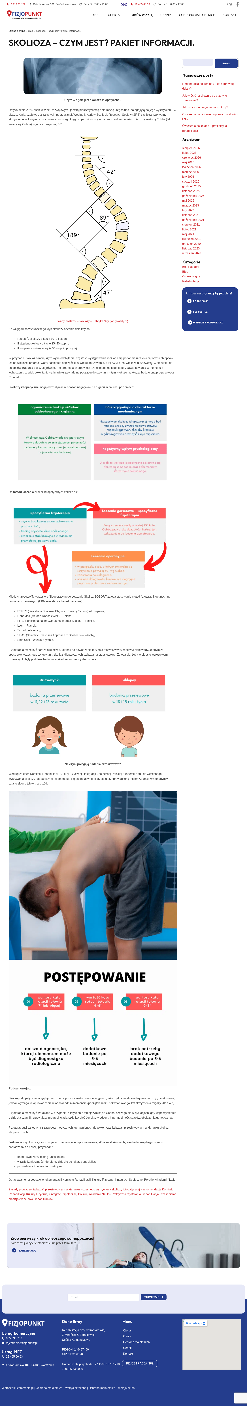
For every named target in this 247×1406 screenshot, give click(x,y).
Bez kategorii (190, 266)
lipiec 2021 (189, 229)
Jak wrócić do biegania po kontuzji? (205, 107)
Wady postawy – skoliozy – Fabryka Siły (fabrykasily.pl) (93, 321)
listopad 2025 (191, 191)
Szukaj (226, 63)
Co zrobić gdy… (192, 276)
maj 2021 (188, 234)
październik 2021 (193, 219)
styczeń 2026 (190, 181)
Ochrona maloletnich (197, 14)
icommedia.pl (25, 1388)
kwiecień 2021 (191, 238)
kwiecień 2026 (191, 167)
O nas (96, 14)
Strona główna (17, 31)
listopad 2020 (191, 248)
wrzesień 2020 (191, 253)
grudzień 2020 (191, 243)
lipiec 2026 (189, 152)
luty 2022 (188, 210)
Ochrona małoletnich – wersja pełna (112, 1388)
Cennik (166, 14)
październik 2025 (193, 195)
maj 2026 (188, 162)
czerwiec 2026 (191, 157)
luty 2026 (188, 176)
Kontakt (230, 14)
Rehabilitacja (190, 281)
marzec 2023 (190, 205)
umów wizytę (142, 14)
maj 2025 (188, 200)
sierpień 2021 (191, 224)
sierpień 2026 (191, 148)
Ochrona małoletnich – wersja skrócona (61, 1388)
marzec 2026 (190, 172)
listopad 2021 (191, 214)
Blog (30, 31)
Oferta (114, 14)
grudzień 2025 (191, 186)
